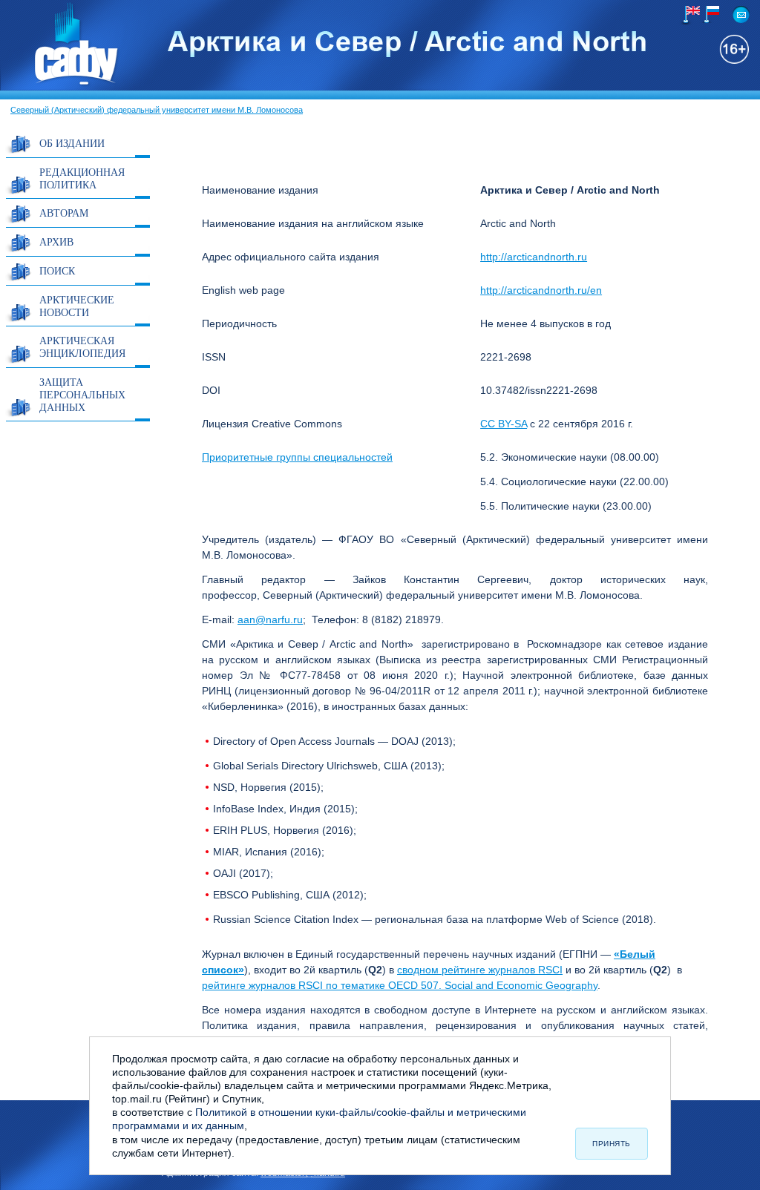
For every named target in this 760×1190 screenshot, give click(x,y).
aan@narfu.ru (270, 619)
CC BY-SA (503, 424)
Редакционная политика (82, 178)
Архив (56, 241)
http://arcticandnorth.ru (533, 257)
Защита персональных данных (82, 394)
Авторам (63, 213)
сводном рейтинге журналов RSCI (480, 970)
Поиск (57, 270)
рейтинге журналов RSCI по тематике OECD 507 (320, 985)
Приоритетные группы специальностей (297, 457)
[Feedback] (741, 14)
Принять (611, 1144)
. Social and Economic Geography (518, 985)
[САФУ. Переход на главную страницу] (60, 84)
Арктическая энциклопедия (82, 346)
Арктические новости (76, 305)
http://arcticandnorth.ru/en (541, 290)
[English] (690, 15)
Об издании (72, 143)
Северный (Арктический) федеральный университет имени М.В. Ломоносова (156, 109)
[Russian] (709, 14)
